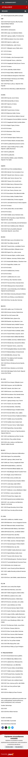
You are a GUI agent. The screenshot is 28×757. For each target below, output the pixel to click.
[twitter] (6, 727)
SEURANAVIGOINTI (16, 2)
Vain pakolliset (18, 747)
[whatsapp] (9, 727)
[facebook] (2, 727)
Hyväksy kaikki (9, 747)
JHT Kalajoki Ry (14, 7)
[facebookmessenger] (12, 727)
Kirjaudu (5, 11)
